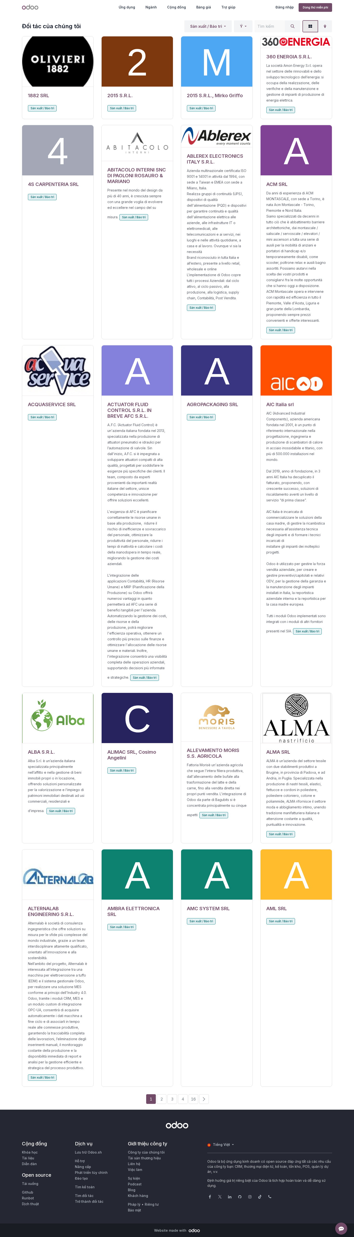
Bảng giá (203, 7)
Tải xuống (30, 1184)
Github (27, 1192)
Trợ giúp (228, 7)
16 (193, 1099)
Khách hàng (138, 1196)
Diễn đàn (29, 1164)
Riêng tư (152, 1204)
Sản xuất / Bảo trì (206, 26)
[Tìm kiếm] (293, 26)
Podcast (135, 1184)
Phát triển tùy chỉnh (91, 1172)
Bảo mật (134, 1210)
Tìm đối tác (84, 1196)
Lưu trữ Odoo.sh (88, 1152)
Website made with (170, 1230)
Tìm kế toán (85, 1187)
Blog (131, 1190)
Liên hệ (134, 1164)
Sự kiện (134, 1178)
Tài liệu (28, 1158)
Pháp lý (134, 1204)
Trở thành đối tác (89, 1201)
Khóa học (30, 1152)
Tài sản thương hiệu (144, 1158)
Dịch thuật (30, 1204)
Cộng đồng (176, 7)
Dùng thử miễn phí (315, 7)
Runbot (28, 1198)
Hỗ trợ (80, 1161)
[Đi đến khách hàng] (57, 61)
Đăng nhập (284, 7)
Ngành (151, 7)
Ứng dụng (127, 7)
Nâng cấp (83, 1167)
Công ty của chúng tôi (146, 1152)
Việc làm (135, 1170)
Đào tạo (81, 1178)
